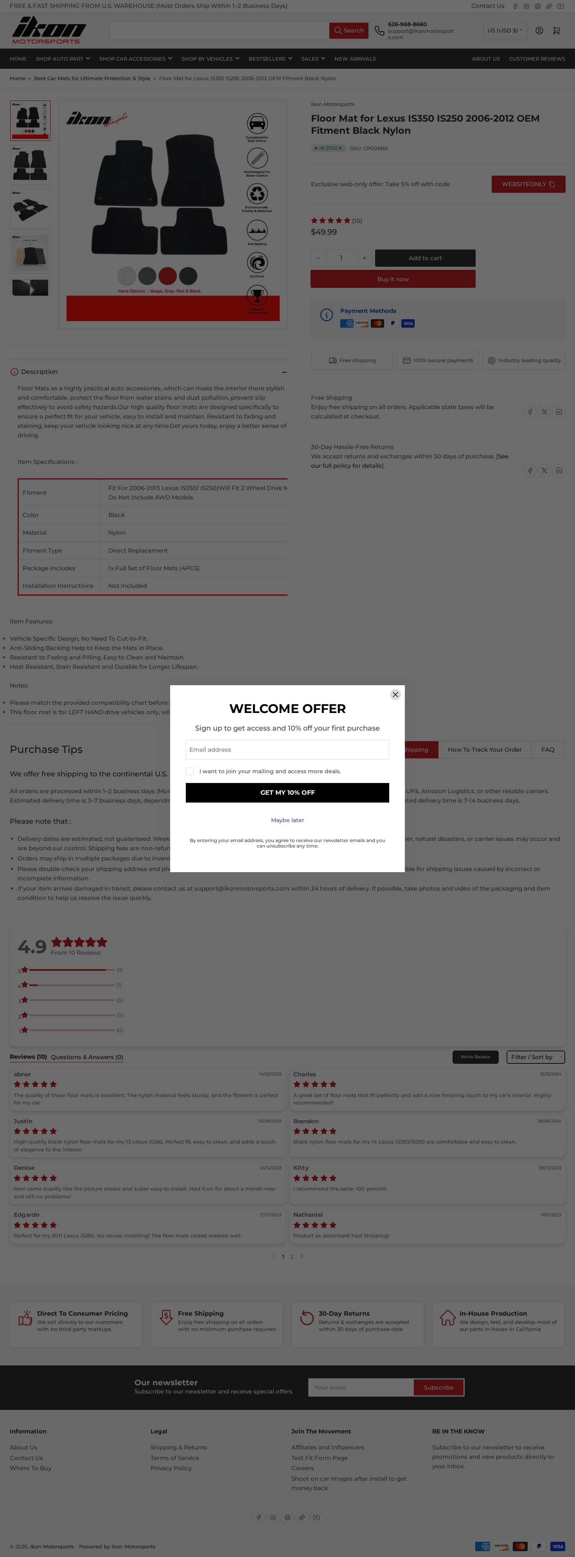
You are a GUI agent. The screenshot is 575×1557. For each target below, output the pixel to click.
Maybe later (287, 820)
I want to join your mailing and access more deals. (270, 771)
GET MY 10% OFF (288, 792)
